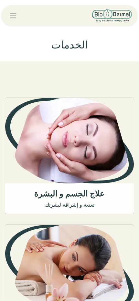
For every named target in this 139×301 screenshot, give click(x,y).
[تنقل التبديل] (13, 15)
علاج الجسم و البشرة (69, 193)
